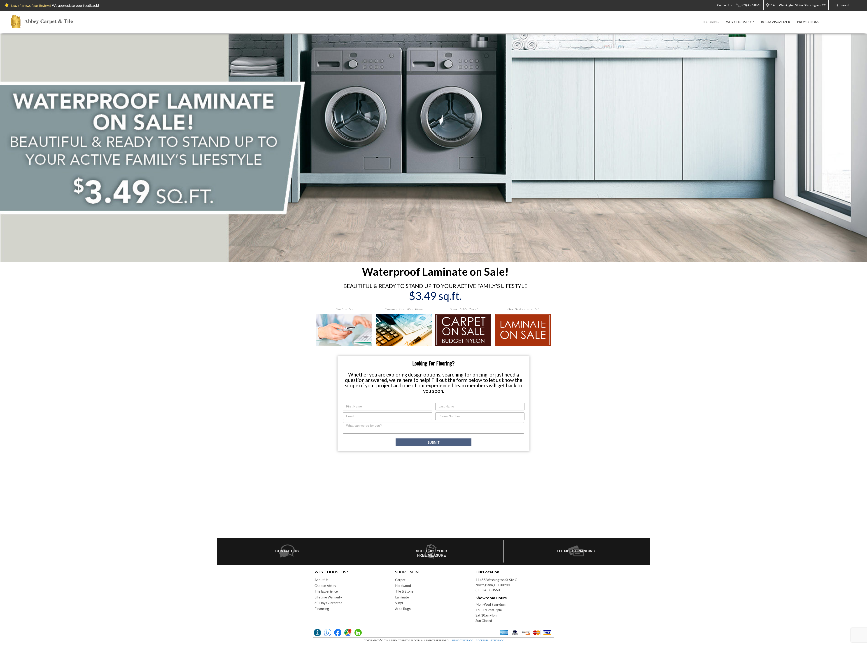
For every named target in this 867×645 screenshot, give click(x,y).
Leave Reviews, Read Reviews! (31, 5)
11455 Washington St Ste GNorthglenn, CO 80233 (496, 582)
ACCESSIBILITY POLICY (489, 640)
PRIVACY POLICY (462, 640)
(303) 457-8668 (487, 590)
